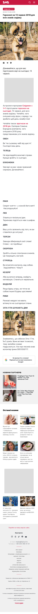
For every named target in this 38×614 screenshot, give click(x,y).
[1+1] (6, 2)
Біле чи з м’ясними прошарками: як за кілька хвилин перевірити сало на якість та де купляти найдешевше (26, 458)
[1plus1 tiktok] (19, 537)
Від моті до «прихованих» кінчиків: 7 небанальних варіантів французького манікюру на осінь (10, 430)
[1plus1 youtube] (26, 537)
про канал (19, 549)
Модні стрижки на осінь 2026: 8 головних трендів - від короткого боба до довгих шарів (10, 456)
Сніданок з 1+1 (9, 9)
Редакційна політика (19, 571)
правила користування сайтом (19, 569)
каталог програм (19, 556)
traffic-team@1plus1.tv (19, 600)
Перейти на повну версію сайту (19, 527)
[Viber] (11, 63)
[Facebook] (3, 63)
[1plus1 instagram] (12, 537)
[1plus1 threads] (15, 537)
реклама (19, 552)
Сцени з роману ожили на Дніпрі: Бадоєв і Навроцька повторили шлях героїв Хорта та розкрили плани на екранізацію (27, 431)
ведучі (19, 560)
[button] (34, 2)
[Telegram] (7, 63)
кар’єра (19, 558)
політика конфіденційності (19, 567)
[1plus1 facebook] (22, 537)
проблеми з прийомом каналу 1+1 (19, 554)
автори (19, 562)
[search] (29, 2)
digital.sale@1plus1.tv (19, 595)
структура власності (19, 564)
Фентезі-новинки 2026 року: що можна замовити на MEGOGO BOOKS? (27, 511)
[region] (19, 90)
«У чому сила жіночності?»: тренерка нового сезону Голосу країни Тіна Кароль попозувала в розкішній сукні (10, 513)
